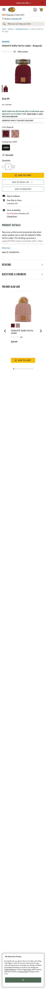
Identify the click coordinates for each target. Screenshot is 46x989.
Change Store (12, 216)
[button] (42, 2)
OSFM (6, 147)
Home (4, 29)
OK (23, 980)
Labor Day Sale (22, 3)
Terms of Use (27, 969)
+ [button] (13, 167)
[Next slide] (40, 331)
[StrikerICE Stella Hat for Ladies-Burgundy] (5, 88)
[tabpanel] (23, 329)
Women (10, 29)
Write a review (23, 51)
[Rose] (15, 134)
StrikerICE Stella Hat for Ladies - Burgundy (22, 45)
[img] (41, 10)
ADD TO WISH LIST (20, 182)
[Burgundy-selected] (6, 134)
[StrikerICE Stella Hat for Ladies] (23, 307)
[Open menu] (4, 9)
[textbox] (8, 167)
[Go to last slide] (5, 331)
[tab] (13, 368)
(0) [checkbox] (21, 337)
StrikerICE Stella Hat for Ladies (22, 331)
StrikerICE (5, 41)
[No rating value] (7, 51)
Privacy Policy (23, 971)
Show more (6, 248)
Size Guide (9, 155)
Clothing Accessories (21, 29)
